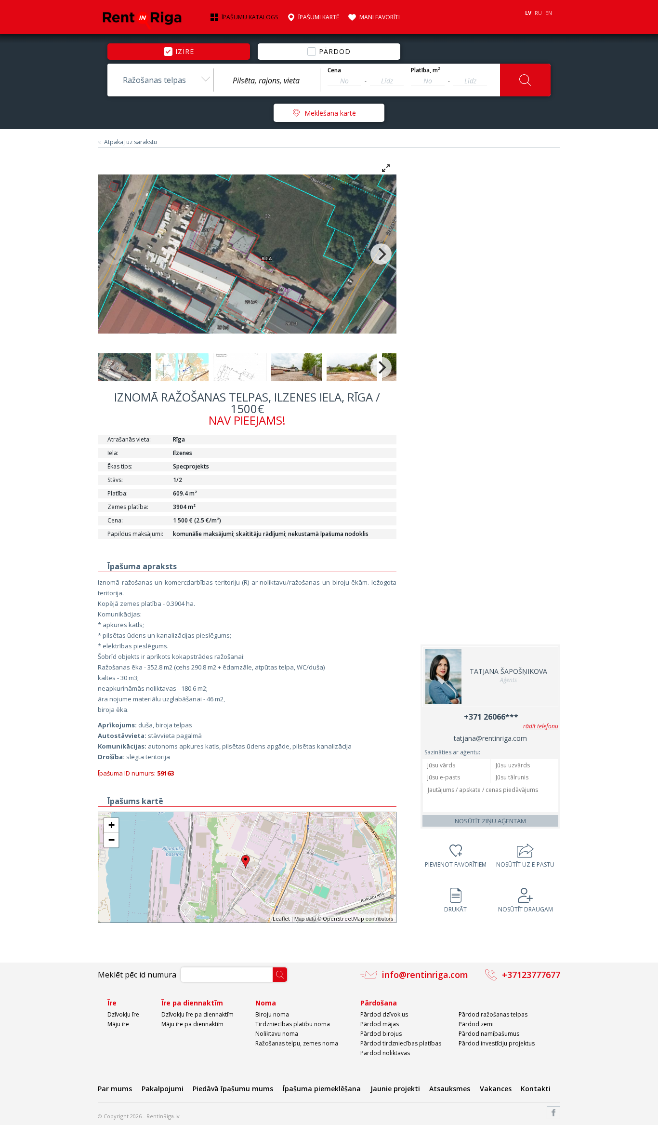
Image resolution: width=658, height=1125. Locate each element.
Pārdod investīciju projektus (497, 1043)
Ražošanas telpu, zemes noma (296, 1043)
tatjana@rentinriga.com (490, 738)
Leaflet (281, 918)
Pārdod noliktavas (385, 1053)
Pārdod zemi (476, 1024)
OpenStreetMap (343, 918)
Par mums (115, 1088)
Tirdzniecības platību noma (292, 1024)
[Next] (381, 254)
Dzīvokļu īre (123, 1014)
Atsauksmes (449, 1088)
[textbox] (266, 80)
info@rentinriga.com (425, 974)
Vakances (496, 1088)
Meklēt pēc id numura (137, 974)
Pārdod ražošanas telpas (493, 1014)
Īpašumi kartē (318, 17)
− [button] (111, 840)
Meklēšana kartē (330, 113)
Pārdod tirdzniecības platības (400, 1043)
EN (548, 12)
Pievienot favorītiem (456, 864)
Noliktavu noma (276, 1034)
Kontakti (536, 1088)
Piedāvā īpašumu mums (233, 1088)
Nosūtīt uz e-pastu (525, 864)
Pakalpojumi (163, 1088)
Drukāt (455, 909)
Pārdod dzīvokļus (384, 1014)
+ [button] (111, 825)
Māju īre (118, 1024)
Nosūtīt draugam (525, 909)
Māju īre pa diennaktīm (192, 1024)
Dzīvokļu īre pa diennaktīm (197, 1014)
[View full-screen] (386, 168)
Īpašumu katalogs (250, 17)
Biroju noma (272, 1014)
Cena (334, 70)
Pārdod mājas (379, 1024)
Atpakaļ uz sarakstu (130, 142)
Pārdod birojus (381, 1034)
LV (528, 12)
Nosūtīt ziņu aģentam (490, 821)
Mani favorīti (379, 17)
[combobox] (160, 80)
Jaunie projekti (395, 1088)
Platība (425, 70)
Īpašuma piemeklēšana (322, 1088)
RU (538, 12)
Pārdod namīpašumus (489, 1034)
